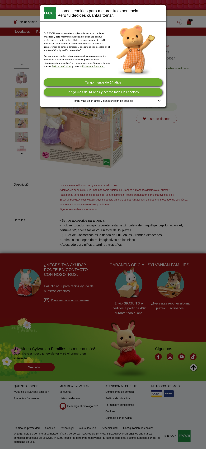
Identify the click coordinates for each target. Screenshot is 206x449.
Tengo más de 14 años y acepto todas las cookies (103, 92)
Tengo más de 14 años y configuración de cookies (103, 100)
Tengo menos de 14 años (103, 82)
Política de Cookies (61, 66)
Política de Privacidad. (93, 66)
